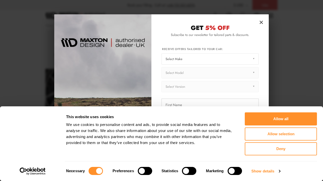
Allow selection (280, 134)
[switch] (145, 171)
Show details (262, 171)
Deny (280, 149)
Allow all (280, 119)
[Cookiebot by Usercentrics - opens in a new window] (33, 171)
